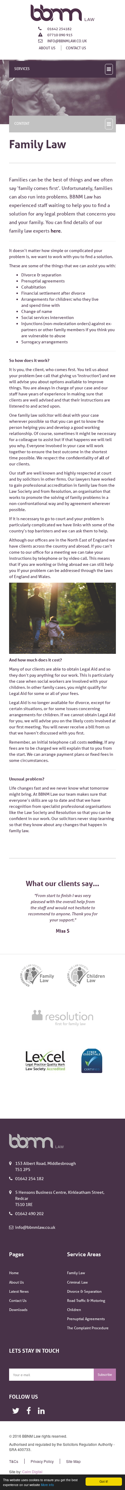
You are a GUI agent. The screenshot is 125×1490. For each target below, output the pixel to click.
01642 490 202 (29, 1213)
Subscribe (105, 1374)
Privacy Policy (42, 1461)
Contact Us (76, 48)
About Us (47, 48)
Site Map (73, 1461)
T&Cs (13, 1461)
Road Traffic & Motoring (86, 1300)
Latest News (19, 1291)
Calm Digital (32, 1471)
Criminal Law (77, 1282)
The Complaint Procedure (88, 1327)
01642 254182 (59, 28)
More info (47, 1484)
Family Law (76, 1272)
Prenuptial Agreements (86, 1318)
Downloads (18, 1309)
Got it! (104, 1481)
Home (14, 1272)
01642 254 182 (29, 1178)
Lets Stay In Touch (34, 1350)
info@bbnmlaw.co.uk (66, 41)
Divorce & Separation (84, 1291)
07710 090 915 (59, 34)
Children (74, 1309)
